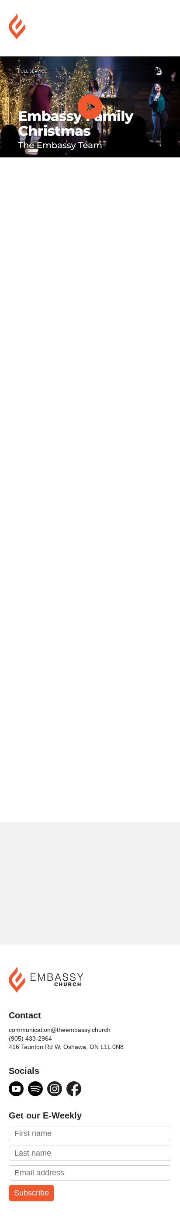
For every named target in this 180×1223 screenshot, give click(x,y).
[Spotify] (35, 1088)
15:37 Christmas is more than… (87, 689)
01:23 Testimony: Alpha (70, 640)
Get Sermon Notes (59, 800)
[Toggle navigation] (164, 28)
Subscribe (31, 1192)
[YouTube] (16, 1088)
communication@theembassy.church (60, 1029)
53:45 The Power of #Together (76, 591)
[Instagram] (54, 1088)
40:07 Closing (51, 726)
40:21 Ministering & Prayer (69, 542)
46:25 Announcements (60, 566)
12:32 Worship (45, 530)
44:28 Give (38, 554)
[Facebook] (73, 1088)
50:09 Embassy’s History (65, 579)
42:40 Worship (53, 738)
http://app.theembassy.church (75, 439)
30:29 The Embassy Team (76, 713)
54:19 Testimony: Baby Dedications (85, 603)
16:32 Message (55, 701)
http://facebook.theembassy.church (85, 472)
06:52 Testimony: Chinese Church (90, 652)
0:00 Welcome (45, 518)
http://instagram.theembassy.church (87, 484)
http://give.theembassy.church (75, 381)
